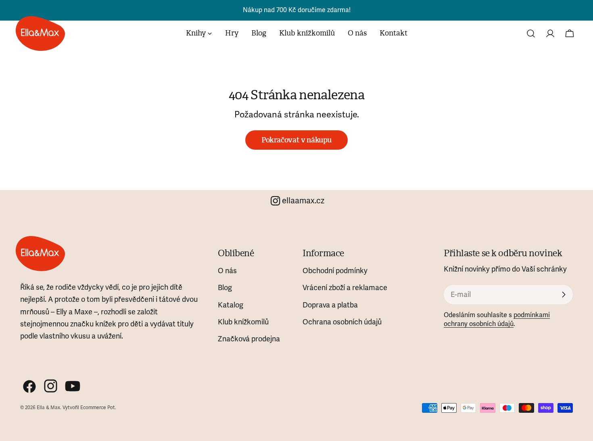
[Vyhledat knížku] (531, 33)
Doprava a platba (330, 305)
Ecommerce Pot (97, 408)
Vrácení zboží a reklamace (345, 287)
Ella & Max (48, 408)
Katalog (230, 305)
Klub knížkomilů (243, 322)
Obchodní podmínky (335, 270)
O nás (227, 270)
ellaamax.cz (303, 201)
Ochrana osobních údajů (342, 322)
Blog (225, 287)
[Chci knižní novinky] (563, 294)
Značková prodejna (249, 338)
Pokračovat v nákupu (296, 140)
